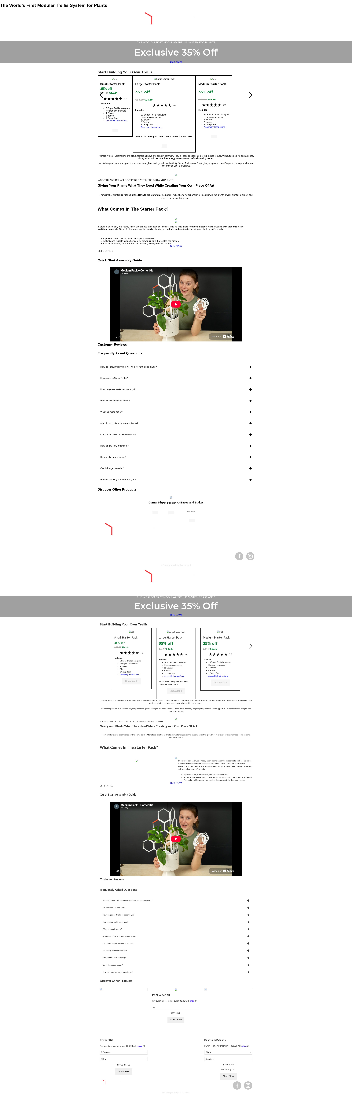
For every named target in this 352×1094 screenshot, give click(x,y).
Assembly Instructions (116, 121)
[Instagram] (250, 556)
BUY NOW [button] (176, 61)
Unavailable (131, 681)
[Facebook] (239, 556)
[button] (115, 79)
